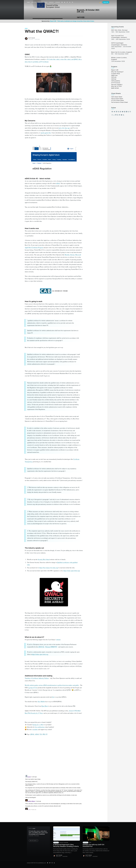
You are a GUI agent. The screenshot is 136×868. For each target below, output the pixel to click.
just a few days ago (64, 128)
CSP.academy (115, 81)
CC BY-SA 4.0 (34, 862)
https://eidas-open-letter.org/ (71, 571)
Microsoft (78, 255)
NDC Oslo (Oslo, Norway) (119, 30)
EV (47, 734)
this (53, 697)
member (35, 729)
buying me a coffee (37, 725)
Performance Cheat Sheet (119, 102)
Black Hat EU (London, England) (121, 52)
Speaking (34, 2)
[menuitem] (28, 2)
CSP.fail (113, 79)
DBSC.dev (114, 75)
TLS (41, 734)
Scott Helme (31, 38)
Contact (51, 2)
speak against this (46, 133)
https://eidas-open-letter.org (40, 654)
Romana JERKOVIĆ (51, 647)
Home (28, 2)
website (58, 640)
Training (40, 2)
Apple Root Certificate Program (34, 247)
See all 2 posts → (33, 840)
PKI (44, 734)
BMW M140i (115, 88)
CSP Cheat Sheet (116, 97)
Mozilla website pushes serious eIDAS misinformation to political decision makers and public (52, 685)
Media (45, 2)
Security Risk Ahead (44, 559)
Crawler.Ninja (115, 73)
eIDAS (58, 183)
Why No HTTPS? (116, 86)
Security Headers (116, 84)
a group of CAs (32, 688)
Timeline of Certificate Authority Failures (37, 678)
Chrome (72, 255)
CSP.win (113, 77)
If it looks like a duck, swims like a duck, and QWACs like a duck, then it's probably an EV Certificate (38, 832)
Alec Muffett (41, 701)
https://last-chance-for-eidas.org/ (48, 568)
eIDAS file (41, 647)
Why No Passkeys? (117, 72)
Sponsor (57, 2)
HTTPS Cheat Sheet (117, 100)
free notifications (40, 727)
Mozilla (67, 255)
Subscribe (105, 2)
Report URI (114, 70)
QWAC (26, 28)
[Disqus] (54, 755)
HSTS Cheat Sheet (117, 98)
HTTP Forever (115, 82)
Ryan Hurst (45, 706)
